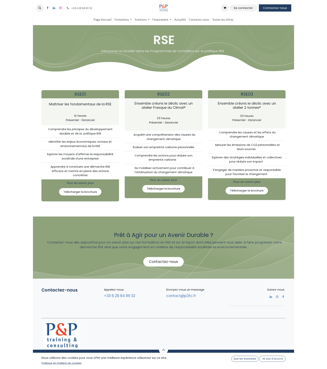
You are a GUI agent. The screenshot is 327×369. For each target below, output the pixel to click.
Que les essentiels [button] (244, 358)
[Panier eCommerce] (225, 8)
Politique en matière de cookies (62, 363)
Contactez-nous (275, 8)
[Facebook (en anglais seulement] (47, 8)
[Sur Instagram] (60, 8)
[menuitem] (102, 19)
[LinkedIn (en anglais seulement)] (54, 8)
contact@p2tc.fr (181, 295)
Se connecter (243, 8)
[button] (40, 8)
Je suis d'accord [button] (272, 358)
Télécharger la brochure (80, 192)
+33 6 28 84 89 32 (120, 295)
